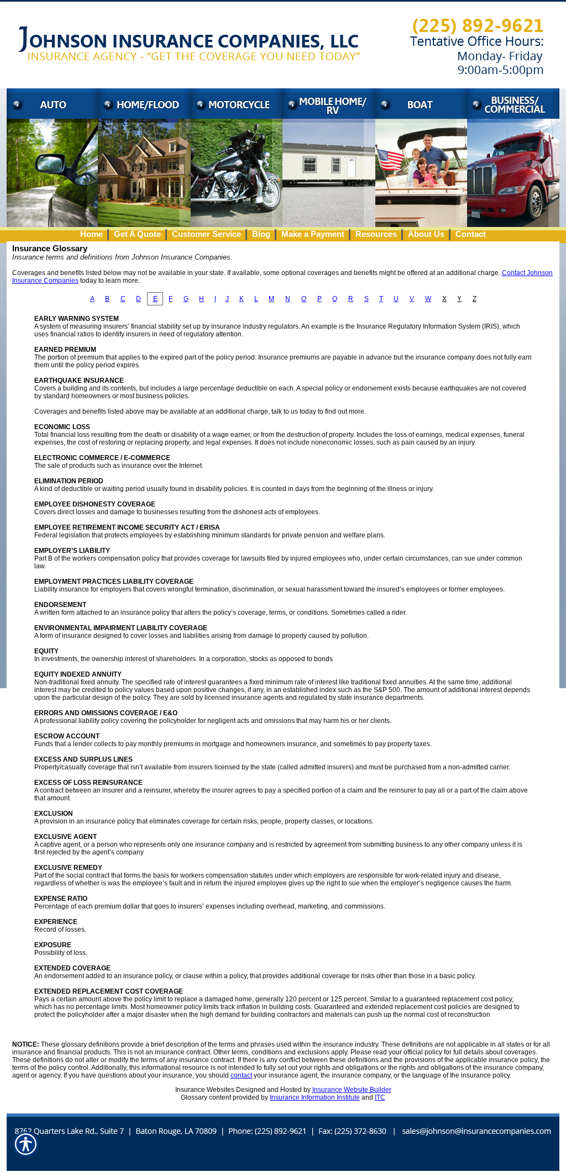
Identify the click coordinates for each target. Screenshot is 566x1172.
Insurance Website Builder (351, 1090)
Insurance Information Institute (315, 1097)
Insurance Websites (204, 1090)
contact (241, 1075)
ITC (380, 1097)
